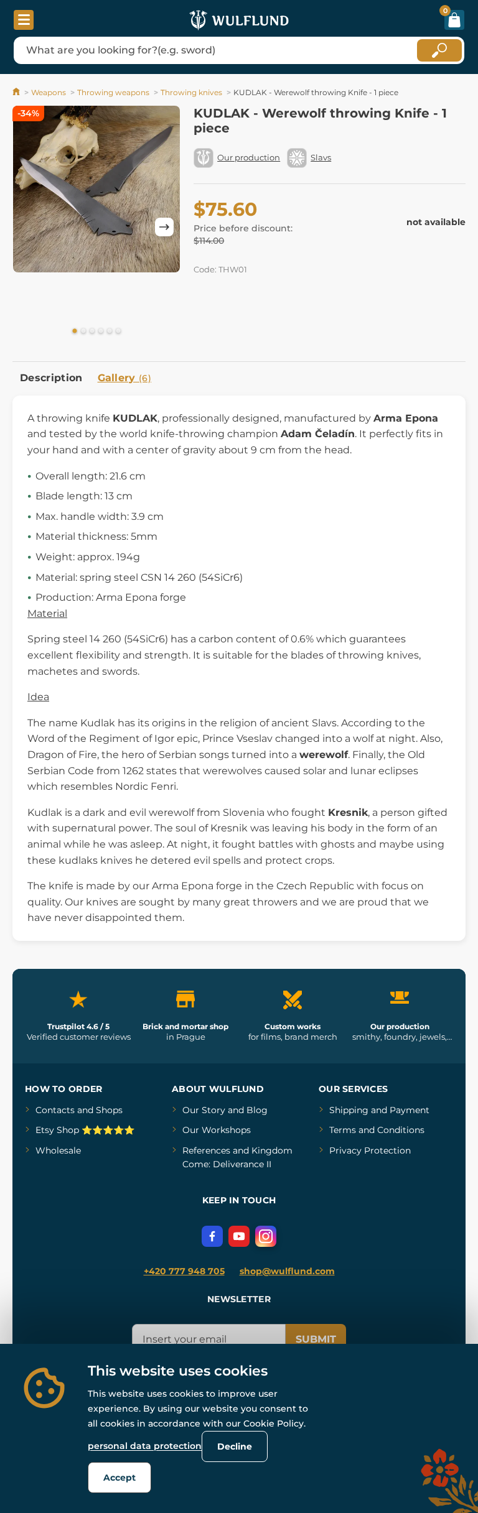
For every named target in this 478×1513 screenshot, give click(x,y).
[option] (96, 191)
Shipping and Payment (379, 1110)
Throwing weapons (113, 92)
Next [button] (164, 227)
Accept (119, 1477)
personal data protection (145, 1445)
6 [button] (118, 331)
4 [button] (100, 331)
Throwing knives (191, 92)
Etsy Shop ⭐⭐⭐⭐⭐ (84, 1130)
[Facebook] (212, 1236)
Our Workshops (216, 1130)
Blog (257, 1110)
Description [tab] (51, 378)
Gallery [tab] (125, 378)
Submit (316, 1339)
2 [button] (83, 331)
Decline (234, 1446)
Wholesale (58, 1150)
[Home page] (17, 92)
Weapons (48, 92)
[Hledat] (439, 50)
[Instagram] (265, 1236)
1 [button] (74, 331)
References (206, 1150)
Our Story (203, 1110)
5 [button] (109, 331)
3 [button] (92, 331)
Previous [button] (28, 227)
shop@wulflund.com (287, 1271)
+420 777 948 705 (184, 1271)
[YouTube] (239, 1236)
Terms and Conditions (376, 1130)
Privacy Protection (370, 1150)
